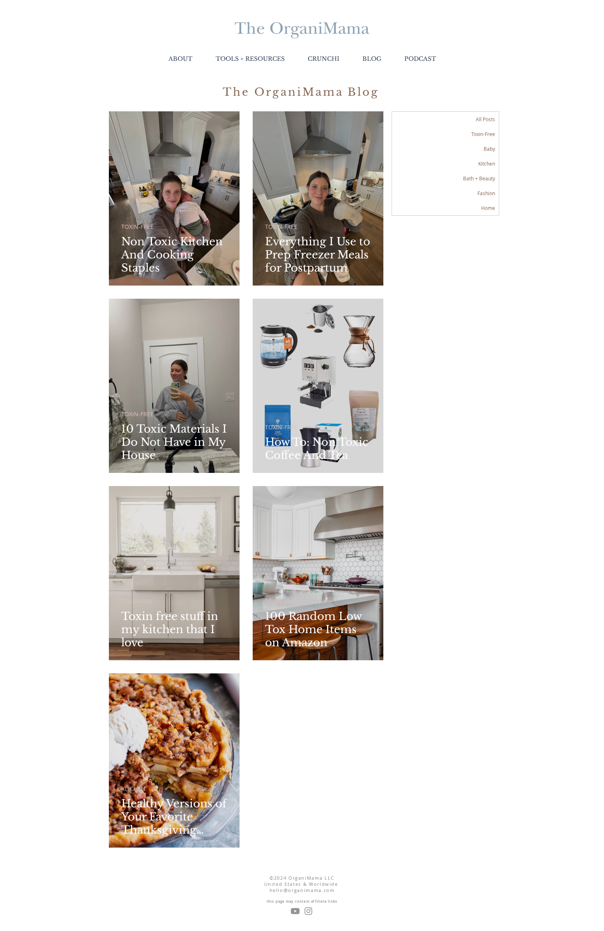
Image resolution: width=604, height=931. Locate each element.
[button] (250, 59)
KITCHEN (133, 788)
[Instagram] (308, 911)
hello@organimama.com (302, 890)
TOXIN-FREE (137, 226)
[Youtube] (295, 911)
